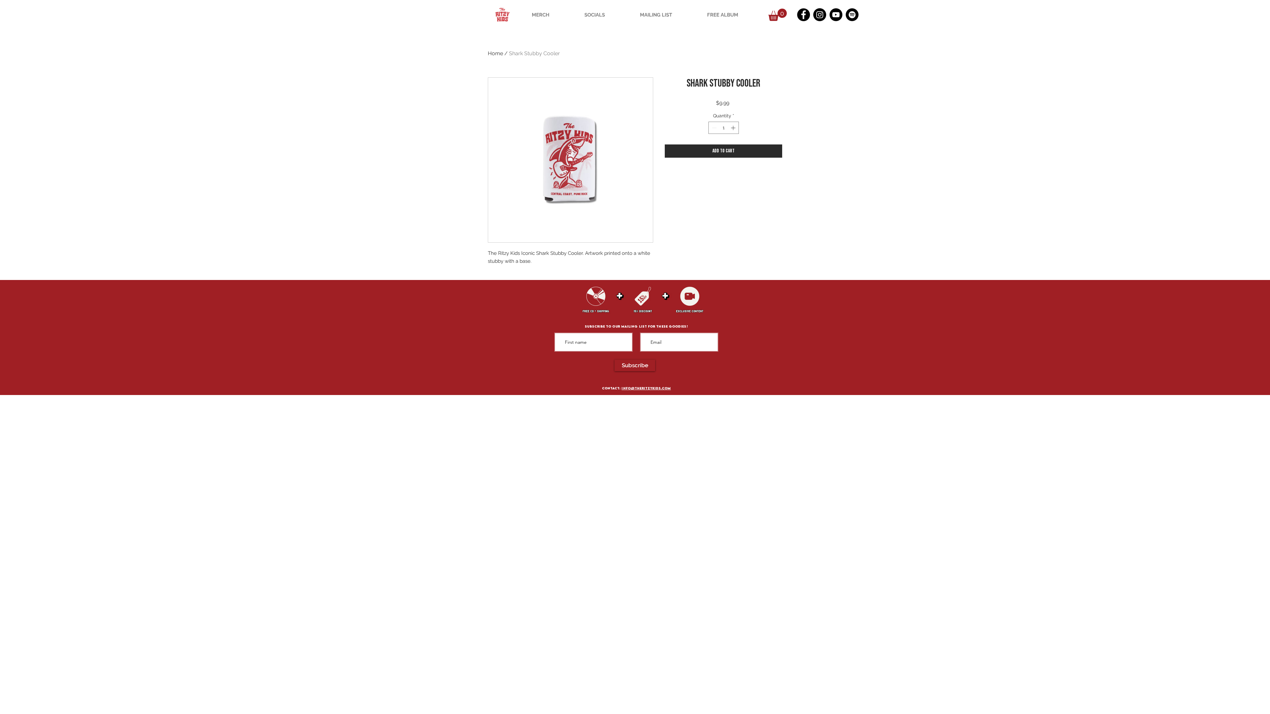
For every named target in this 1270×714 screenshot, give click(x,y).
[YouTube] (835, 14)
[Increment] (734, 128)
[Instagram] (819, 14)
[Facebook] (803, 14)
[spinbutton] (724, 128)
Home (495, 53)
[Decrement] (713, 128)
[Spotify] (852, 14)
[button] (777, 15)
